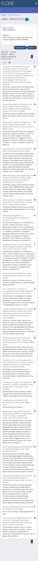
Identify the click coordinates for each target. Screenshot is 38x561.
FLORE (3, 15)
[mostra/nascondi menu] (36, 4)
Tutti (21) (31, 48)
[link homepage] (8, 3)
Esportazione (20, 48)
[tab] (5, 63)
